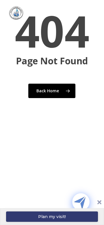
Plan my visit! (52, 216)
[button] (90, 16)
